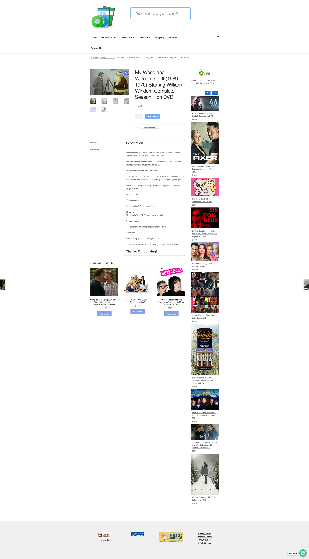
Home (94, 37)
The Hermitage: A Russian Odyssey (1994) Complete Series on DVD (203, 380)
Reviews (173, 37)
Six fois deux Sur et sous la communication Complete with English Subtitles (204, 234)
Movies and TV (109, 37)
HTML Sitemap (204, 543)
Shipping (159, 37)
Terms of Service (204, 536)
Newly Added (128, 37)
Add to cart (153, 116)
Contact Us (96, 48)
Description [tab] (95, 142)
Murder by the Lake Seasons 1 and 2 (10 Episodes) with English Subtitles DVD (204, 445)
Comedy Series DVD (107, 57)
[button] (126, 73)
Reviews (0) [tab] (95, 149)
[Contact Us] (303, 553)
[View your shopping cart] (205, 35)
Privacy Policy (204, 533)
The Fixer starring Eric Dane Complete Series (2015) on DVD (203, 169)
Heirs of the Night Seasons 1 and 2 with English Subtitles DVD (204, 415)
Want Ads (145, 37)
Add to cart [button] (104, 314)
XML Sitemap (205, 539)
